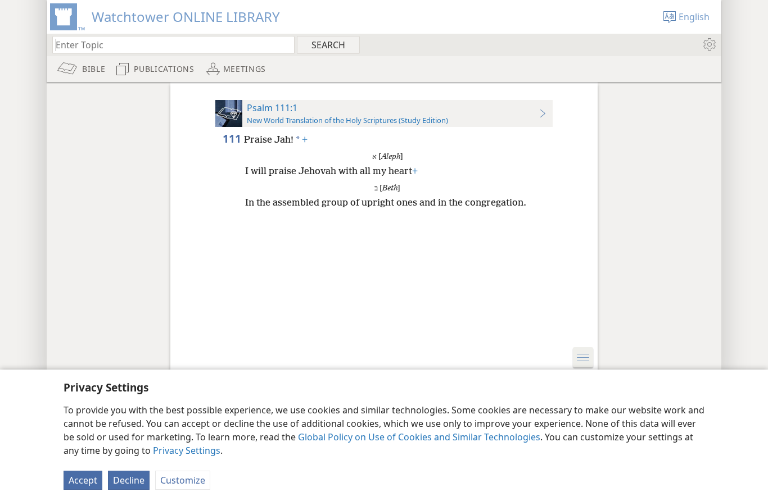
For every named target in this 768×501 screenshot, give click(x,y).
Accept (83, 480)
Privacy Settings (186, 450)
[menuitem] (709, 44)
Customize (182, 480)
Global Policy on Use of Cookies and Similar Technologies (419, 437)
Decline (128, 480)
